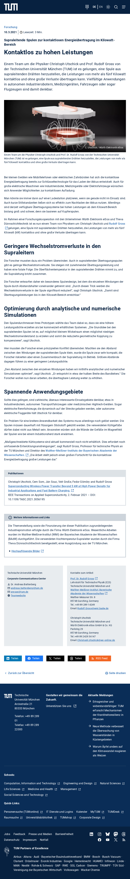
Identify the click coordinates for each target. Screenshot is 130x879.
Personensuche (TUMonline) (21, 811)
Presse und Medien (40, 834)
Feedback (19, 834)
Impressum (30, 839)
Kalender (81, 811)
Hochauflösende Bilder (26, 551)
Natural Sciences (110, 783)
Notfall (44, 839)
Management (69, 789)
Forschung (10, 27)
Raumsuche (11, 817)
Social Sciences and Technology (24, 794)
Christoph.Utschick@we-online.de (96, 640)
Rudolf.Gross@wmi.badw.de (93, 608)
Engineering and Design (78, 783)
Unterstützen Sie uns (59, 706)
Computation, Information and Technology (30, 783)
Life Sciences (12, 789)
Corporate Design (90, 817)
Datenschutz (11, 839)
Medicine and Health (41, 789)
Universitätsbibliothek (39, 817)
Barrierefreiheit (64, 834)
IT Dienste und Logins (59, 811)
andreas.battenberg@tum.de (27, 588)
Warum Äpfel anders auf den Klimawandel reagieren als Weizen (109, 751)
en (101, 6)
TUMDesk (114, 811)
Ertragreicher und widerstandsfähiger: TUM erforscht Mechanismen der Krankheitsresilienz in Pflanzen (108, 710)
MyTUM (96, 811)
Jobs (7, 834)
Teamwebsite (18, 595)
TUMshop (66, 817)
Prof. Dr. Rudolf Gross (82, 578)
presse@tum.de (19, 591)
